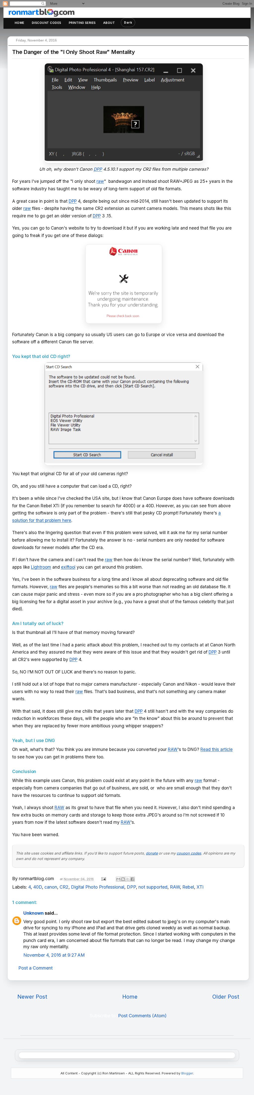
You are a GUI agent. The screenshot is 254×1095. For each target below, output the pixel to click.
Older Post (225, 996)
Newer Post (32, 996)
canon (50, 887)
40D (37, 887)
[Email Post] (103, 878)
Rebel (188, 887)
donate (152, 853)
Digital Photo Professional (97, 887)
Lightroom (41, 567)
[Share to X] (127, 879)
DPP (73, 201)
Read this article (216, 749)
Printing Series (82, 23)
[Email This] (118, 879)
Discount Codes (46, 23)
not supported (152, 887)
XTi (199, 887)
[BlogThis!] (123, 879)
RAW (173, 749)
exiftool (68, 567)
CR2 (64, 887)
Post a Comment (35, 968)
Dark (128, 22)
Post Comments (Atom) (142, 1015)
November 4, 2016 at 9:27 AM (54, 955)
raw (100, 181)
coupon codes (189, 853)
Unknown (33, 913)
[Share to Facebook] (132, 879)
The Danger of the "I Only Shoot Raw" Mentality (73, 52)
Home (19, 23)
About (109, 23)
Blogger (187, 1073)
